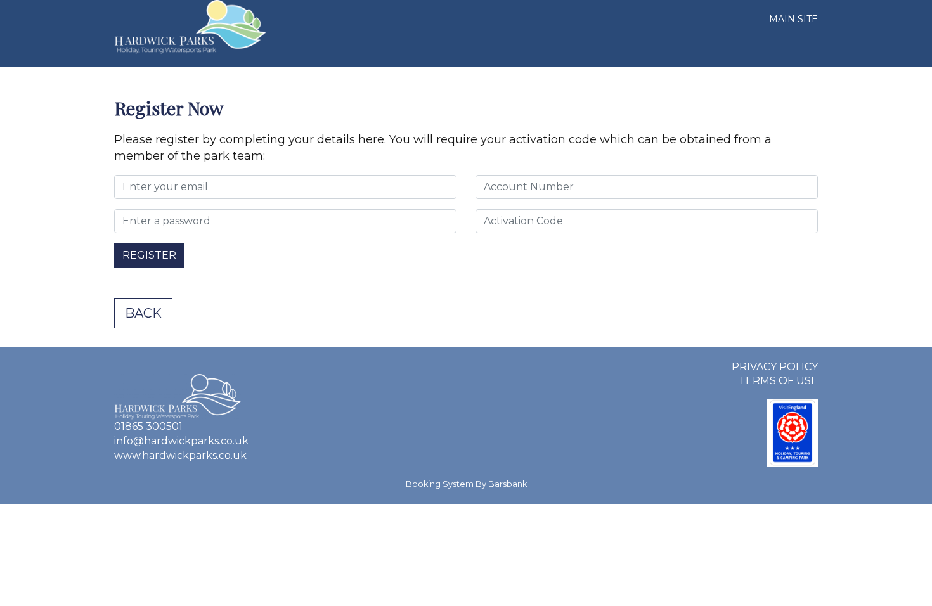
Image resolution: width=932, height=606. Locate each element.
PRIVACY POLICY (775, 367)
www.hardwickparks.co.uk (180, 455)
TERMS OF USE (778, 381)
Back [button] (143, 313)
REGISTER (149, 255)
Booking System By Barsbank (466, 484)
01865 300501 (148, 426)
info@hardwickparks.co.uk (181, 441)
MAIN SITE (793, 19)
